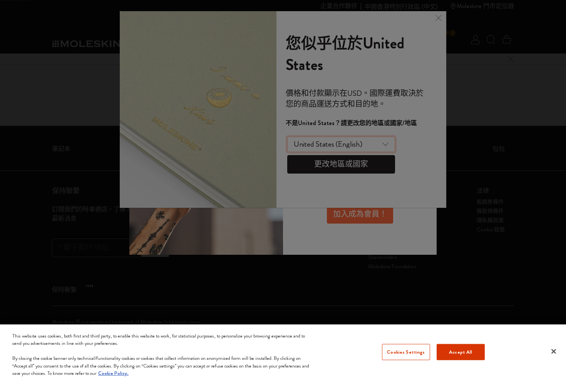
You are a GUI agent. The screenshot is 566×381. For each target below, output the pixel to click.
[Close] (553, 351)
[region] (283, 352)
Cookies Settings (406, 352)
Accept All (460, 352)
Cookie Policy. (113, 373)
